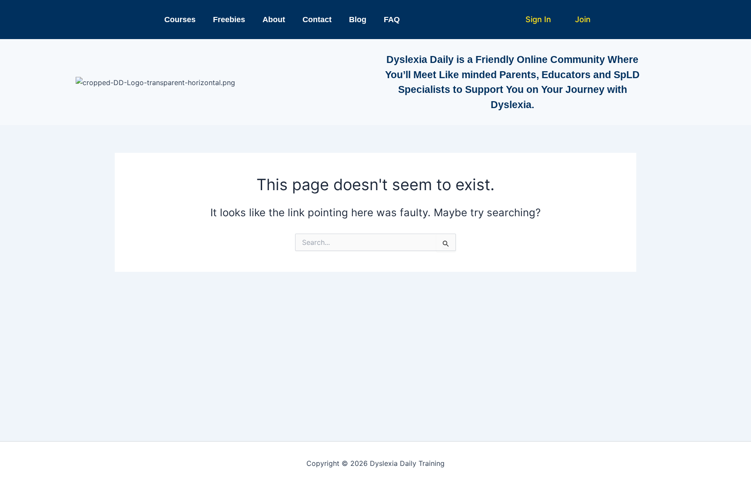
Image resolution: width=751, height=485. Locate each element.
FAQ (392, 19)
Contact (317, 19)
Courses (180, 19)
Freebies (229, 19)
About (274, 19)
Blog (357, 19)
